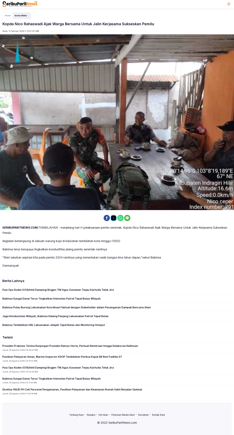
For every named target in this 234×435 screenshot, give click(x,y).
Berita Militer (21, 15)
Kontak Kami (158, 414)
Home (8, 15)
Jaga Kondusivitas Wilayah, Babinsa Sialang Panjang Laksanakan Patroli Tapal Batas (55, 316)
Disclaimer (143, 414)
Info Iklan (103, 414)
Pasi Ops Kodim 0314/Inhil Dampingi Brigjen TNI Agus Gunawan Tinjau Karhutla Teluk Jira (58, 289)
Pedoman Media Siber (123, 414)
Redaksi (91, 414)
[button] (106, 218)
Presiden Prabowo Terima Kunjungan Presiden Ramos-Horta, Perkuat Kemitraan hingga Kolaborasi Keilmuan (70, 345)
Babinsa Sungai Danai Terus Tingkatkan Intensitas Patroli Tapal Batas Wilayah (51, 298)
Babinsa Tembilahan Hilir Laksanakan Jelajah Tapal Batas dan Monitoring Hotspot (53, 325)
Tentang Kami (76, 414)
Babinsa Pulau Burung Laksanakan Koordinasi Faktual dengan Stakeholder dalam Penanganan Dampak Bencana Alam (76, 307)
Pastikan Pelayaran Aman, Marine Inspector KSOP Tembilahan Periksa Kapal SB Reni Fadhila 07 (62, 356)
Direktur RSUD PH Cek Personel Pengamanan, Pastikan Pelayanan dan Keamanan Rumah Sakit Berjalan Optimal (72, 389)
